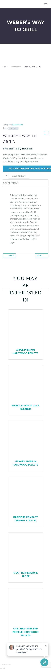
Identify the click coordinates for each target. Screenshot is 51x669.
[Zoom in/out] (1, 664)
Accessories (16, 66)
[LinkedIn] (20, 121)
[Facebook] (5, 121)
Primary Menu (45, 4)
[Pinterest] (12, 121)
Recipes (13, 128)
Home (5, 66)
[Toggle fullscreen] (4, 664)
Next (40, 255)
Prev (11, 255)
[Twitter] (8, 121)
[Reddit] (24, 121)
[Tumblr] (16, 121)
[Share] (6, 664)
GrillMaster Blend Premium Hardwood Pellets (26, 632)
